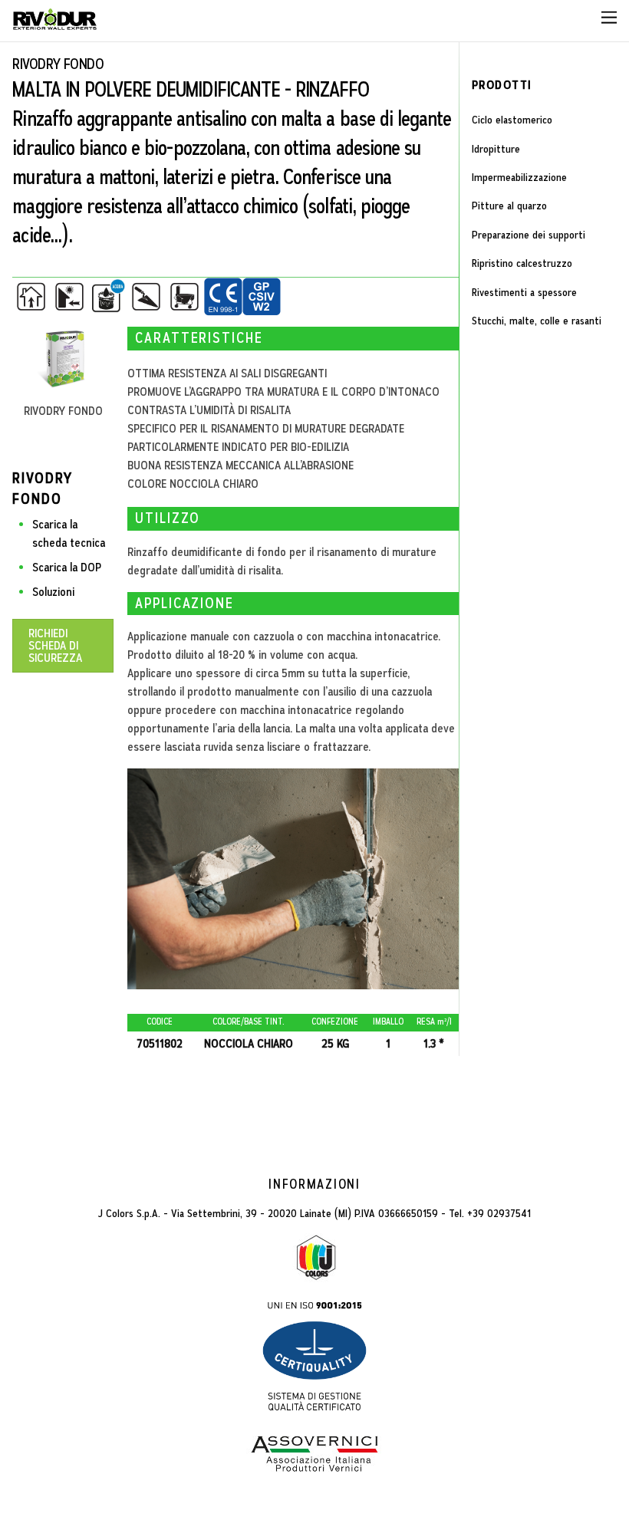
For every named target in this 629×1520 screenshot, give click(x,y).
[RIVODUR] (54, 23)
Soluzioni (53, 592)
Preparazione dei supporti (528, 235)
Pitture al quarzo (509, 205)
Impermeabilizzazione (519, 177)
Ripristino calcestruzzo (522, 263)
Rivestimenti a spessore (524, 292)
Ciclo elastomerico (512, 120)
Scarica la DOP (66, 567)
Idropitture (496, 149)
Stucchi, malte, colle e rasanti (536, 320)
